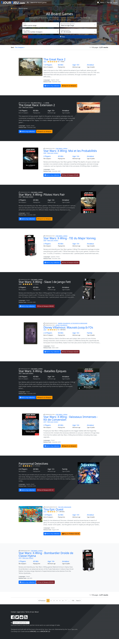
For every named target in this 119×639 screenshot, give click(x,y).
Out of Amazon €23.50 (46, 582)
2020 (44, 153)
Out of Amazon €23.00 (70, 262)
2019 (20, 373)
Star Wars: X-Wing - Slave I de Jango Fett (45, 282)
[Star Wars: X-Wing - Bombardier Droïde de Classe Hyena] (88, 567)
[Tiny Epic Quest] (30, 520)
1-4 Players (47, 515)
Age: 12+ (51, 469)
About (37, 612)
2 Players (47, 156)
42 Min (60, 515)
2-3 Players (47, 333)
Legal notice (21, 612)
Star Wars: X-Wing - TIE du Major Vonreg (69, 238)
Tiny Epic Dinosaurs (64, 507)
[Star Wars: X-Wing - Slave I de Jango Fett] (88, 293)
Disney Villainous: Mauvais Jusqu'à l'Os (68, 327)
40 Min (36, 469)
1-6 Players (47, 65)
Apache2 (33, 631)
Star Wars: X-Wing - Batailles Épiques (42, 371)
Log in (115, 2)
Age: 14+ (75, 156)
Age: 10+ (75, 65)
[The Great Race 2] (30, 72)
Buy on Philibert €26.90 (71, 534)
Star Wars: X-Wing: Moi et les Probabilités (70, 151)
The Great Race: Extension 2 (37, 105)
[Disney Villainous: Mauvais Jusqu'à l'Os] (30, 337)
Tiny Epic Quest (53, 509)
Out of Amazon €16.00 (70, 175)
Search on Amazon (69, 86)
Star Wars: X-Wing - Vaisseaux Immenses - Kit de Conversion (70, 418)
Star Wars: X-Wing (61, 148)
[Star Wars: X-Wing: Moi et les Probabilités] (30, 162)
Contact (13, 612)
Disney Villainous (61, 325)
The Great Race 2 (54, 59)
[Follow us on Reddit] (21, 618)
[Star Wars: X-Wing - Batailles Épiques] (88, 383)
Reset (25, 37)
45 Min (60, 156)
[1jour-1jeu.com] (13, 2)
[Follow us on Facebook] (13, 618)
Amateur (90, 65)
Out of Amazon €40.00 (46, 306)
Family (89, 333)
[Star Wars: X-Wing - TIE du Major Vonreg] (30, 249)
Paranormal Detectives (33, 463)
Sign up (109, 2)
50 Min (60, 333)
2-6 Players (23, 469)
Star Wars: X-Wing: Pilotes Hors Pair (42, 194)
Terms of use (29, 612)
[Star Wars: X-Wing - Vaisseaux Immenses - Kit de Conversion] (30, 431)
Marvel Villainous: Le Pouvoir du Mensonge (72, 323)
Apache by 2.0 (45, 631)
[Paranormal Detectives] (88, 477)
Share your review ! (27, 107)
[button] (98, 2)
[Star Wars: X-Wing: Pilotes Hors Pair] (88, 206)
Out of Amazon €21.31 (46, 490)
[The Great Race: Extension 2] (88, 117)
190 (73, 601)
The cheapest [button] (19, 47)
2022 (44, 61)
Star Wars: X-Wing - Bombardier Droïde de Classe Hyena (46, 554)
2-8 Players (23, 377)
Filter (63, 37)
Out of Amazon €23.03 (70, 352)
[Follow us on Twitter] (17, 618)
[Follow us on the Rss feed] (26, 618)
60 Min (60, 65)
